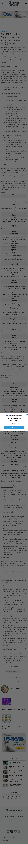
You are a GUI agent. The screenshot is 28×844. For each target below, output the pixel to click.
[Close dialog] (26, 414)
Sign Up (14, 427)
